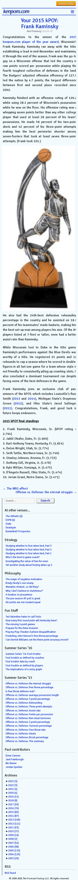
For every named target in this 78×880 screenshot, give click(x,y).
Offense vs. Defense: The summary (25, 741)
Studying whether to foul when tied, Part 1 (29, 553)
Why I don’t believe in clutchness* (24, 590)
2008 (12, 839)
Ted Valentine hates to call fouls (23, 616)
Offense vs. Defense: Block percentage (27, 737)
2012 (18, 403)
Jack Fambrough (15, 759)
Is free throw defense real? (20, 691)
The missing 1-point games (20, 624)
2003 (13, 858)
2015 (13, 812)
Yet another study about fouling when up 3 (29, 565)
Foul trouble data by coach (20, 661)
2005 (14, 850)
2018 (12, 800)
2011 (7, 408)
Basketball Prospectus (18, 531)
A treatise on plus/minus (19, 594)
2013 (16, 399)
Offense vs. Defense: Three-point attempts (29, 706)
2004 (14, 854)
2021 (12, 789)
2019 (13, 796)
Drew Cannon (13, 755)
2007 (13, 843)
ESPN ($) (10, 520)
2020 (12, 793)
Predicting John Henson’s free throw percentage (32, 636)
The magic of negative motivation (24, 579)
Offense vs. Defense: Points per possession (29, 714)
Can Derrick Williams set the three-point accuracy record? (37, 639)
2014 (31, 399)
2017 (13, 804)
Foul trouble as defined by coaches (25, 657)
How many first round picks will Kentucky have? (31, 620)
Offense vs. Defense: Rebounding (24, 702)
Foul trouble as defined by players (24, 665)
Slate (8, 523)
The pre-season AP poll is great (23, 598)
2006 (13, 846)
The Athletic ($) (14, 516)
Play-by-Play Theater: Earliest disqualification (31, 632)
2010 (13, 831)
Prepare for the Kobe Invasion (22, 628)
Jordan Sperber (14, 767)
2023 (12, 781)
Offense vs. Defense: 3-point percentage (28, 699)
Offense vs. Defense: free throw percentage (29, 687)
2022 (12, 785)
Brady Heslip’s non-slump (20, 583)
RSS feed (10, 873)
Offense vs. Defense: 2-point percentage (28, 722)
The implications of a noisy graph (24, 669)
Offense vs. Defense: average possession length (32, 695)
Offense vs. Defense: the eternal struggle (46, 492)
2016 (13, 808)
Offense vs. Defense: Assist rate (23, 710)
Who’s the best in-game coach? (23, 557)
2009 (13, 835)
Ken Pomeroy (34, 31)
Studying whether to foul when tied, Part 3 (29, 545)
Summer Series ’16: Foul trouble (23, 654)
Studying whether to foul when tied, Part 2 (29, 549)
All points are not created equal (23, 602)
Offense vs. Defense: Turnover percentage (29, 725)
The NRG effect (15, 489)
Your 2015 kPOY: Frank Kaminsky (39, 23)
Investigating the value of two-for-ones (27, 561)
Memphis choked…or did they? (22, 586)
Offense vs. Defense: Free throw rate (26, 729)
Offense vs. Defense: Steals (21, 733)
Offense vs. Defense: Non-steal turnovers (28, 718)
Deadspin (11, 527)
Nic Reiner (11, 763)
